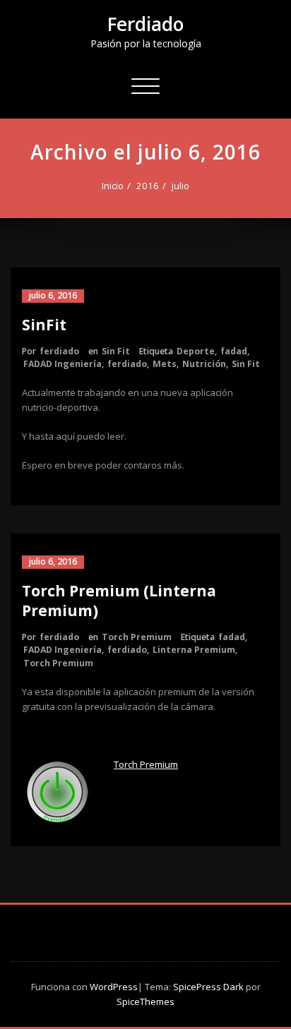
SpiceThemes (145, 1001)
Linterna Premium (194, 650)
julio (180, 185)
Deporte (196, 351)
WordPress (114, 986)
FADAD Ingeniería (62, 364)
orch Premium (148, 764)
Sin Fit (116, 351)
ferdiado (59, 351)
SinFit (44, 325)
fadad (233, 351)
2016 (147, 185)
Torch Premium (137, 637)
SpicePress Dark (208, 986)
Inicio (113, 185)
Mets (165, 364)
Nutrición (204, 364)
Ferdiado (145, 24)
